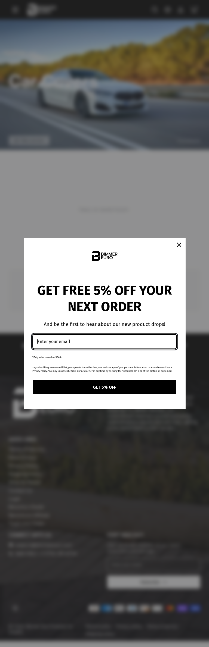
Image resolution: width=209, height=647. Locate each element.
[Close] (179, 244)
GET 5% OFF (104, 387)
